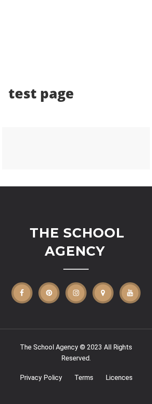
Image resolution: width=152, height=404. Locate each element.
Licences (119, 378)
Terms (83, 378)
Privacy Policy (41, 378)
